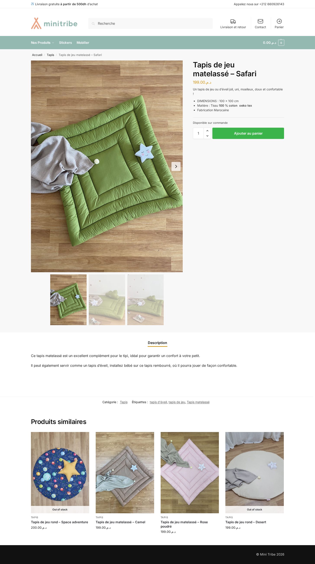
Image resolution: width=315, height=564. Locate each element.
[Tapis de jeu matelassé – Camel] (125, 472)
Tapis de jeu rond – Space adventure (59, 522)
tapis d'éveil (158, 402)
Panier (279, 27)
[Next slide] (176, 166)
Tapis (50, 55)
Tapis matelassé (198, 402)
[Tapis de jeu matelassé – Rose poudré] (190, 472)
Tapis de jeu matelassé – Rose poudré (184, 524)
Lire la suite (60, 536)
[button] (273, 42)
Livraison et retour (233, 27)
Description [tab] (157, 343)
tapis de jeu (177, 402)
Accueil (37, 55)
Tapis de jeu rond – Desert (245, 522)
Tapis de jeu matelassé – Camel (120, 522)
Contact (260, 27)
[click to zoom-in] (107, 166)
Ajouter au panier (248, 133)
